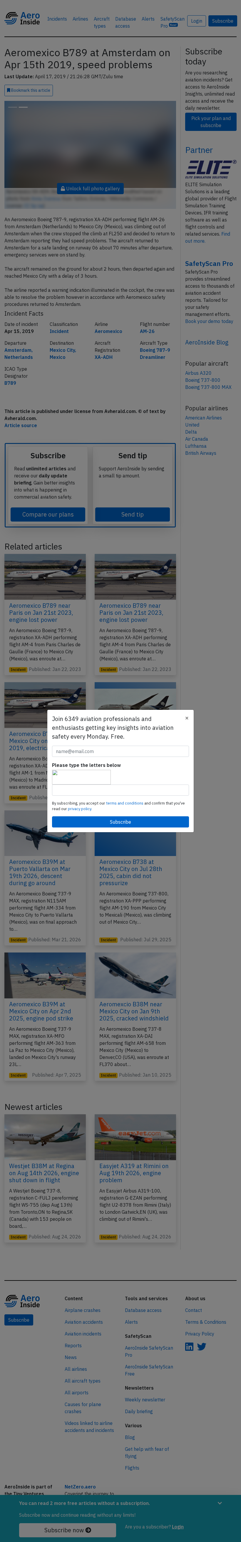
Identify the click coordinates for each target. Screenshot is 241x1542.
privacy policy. (80, 808)
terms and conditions (125, 803)
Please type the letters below (86, 765)
